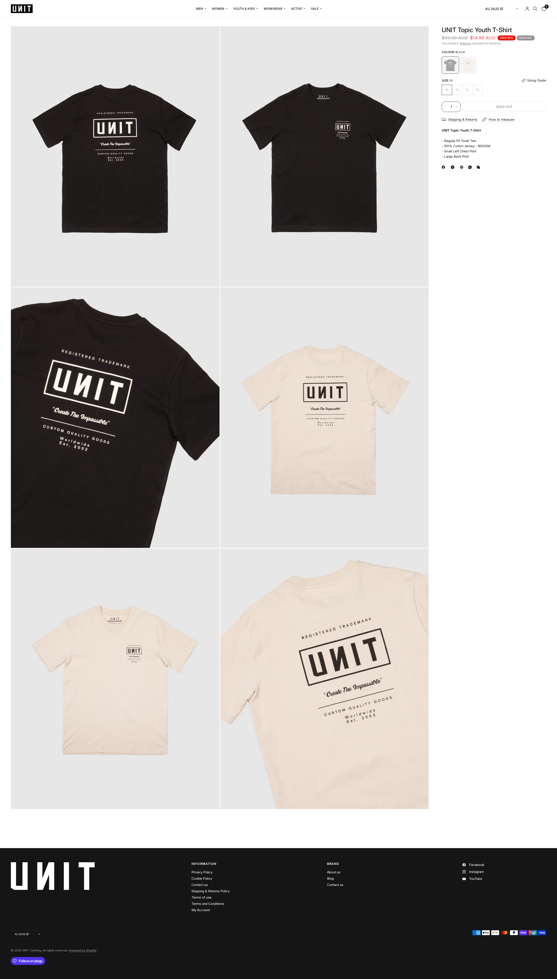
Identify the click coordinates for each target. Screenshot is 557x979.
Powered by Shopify (82, 950)
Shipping (465, 43)
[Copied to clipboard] (479, 167)
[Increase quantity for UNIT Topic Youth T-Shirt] (457, 107)
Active (296, 8)
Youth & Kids (244, 8)
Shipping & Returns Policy (210, 891)
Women (218, 8)
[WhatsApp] (470, 167)
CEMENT (468, 65)
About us (333, 872)
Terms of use (201, 897)
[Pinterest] (462, 167)
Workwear (273, 8)
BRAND (333, 863)
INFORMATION (203, 863)
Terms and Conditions (207, 904)
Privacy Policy (202, 872)
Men (199, 8)
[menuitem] (201, 8)
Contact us (199, 885)
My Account (200, 910)
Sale (315, 8)
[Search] (535, 8)
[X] (453, 167)
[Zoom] (210, 35)
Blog (330, 878)
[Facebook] (444, 167)
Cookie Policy (201, 878)
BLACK (450, 65)
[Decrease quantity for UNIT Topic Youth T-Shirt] (445, 107)
